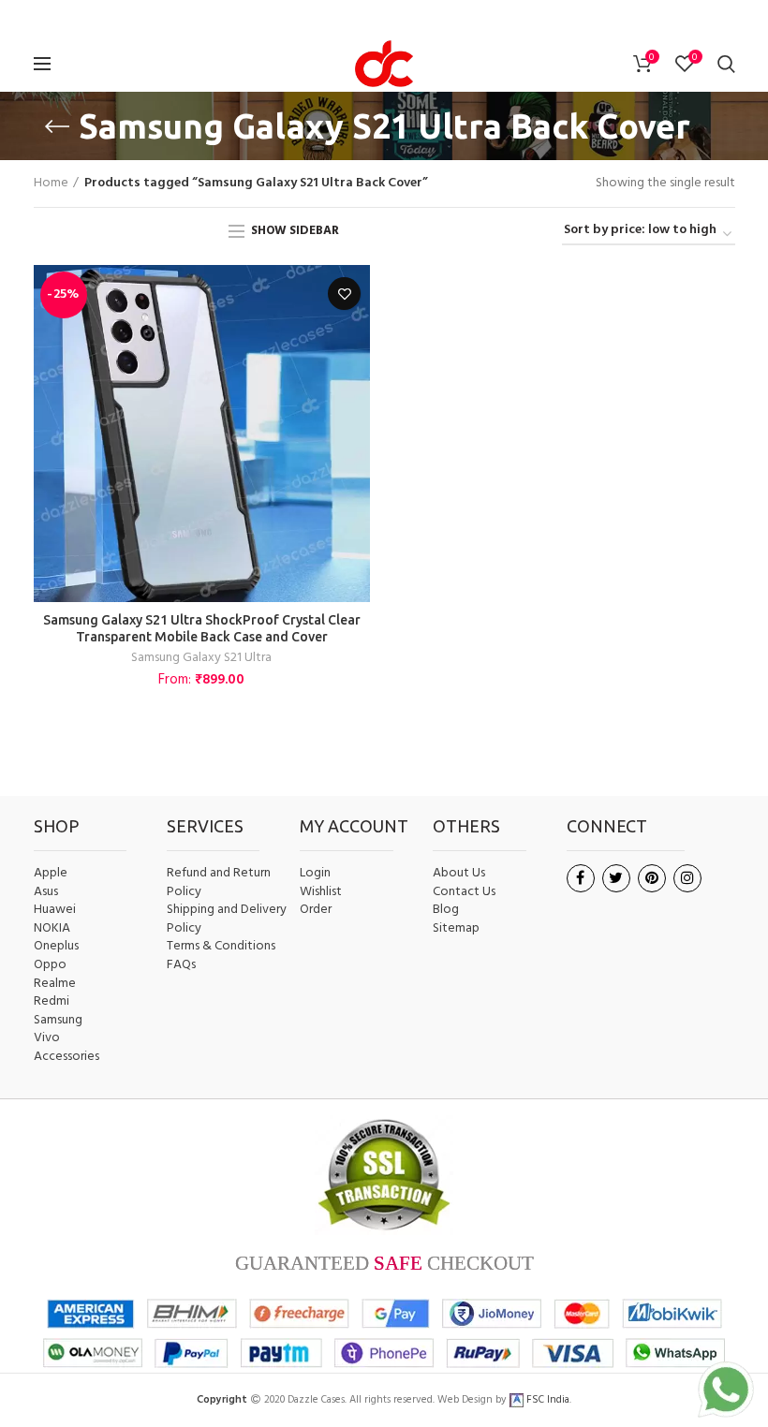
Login (315, 873)
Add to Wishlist (344, 293)
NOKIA (52, 928)
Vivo (47, 1038)
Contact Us (464, 892)
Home (51, 183)
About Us (459, 873)
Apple (50, 873)
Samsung (58, 1020)
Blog (446, 910)
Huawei (55, 910)
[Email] (410, 18)
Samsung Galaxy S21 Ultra (201, 658)
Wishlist (321, 892)
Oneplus (56, 946)
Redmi (51, 1002)
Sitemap (456, 928)
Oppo (50, 965)
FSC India (546, 1399)
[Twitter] (354, 18)
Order (316, 909)
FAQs (181, 965)
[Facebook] (331, 18)
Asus (46, 892)
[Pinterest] (435, 18)
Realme (55, 984)
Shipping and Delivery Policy (227, 919)
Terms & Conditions (221, 946)
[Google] (382, 18)
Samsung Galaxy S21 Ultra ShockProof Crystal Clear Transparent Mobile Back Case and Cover (202, 628)
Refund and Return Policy (219, 882)
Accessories (66, 1057)
